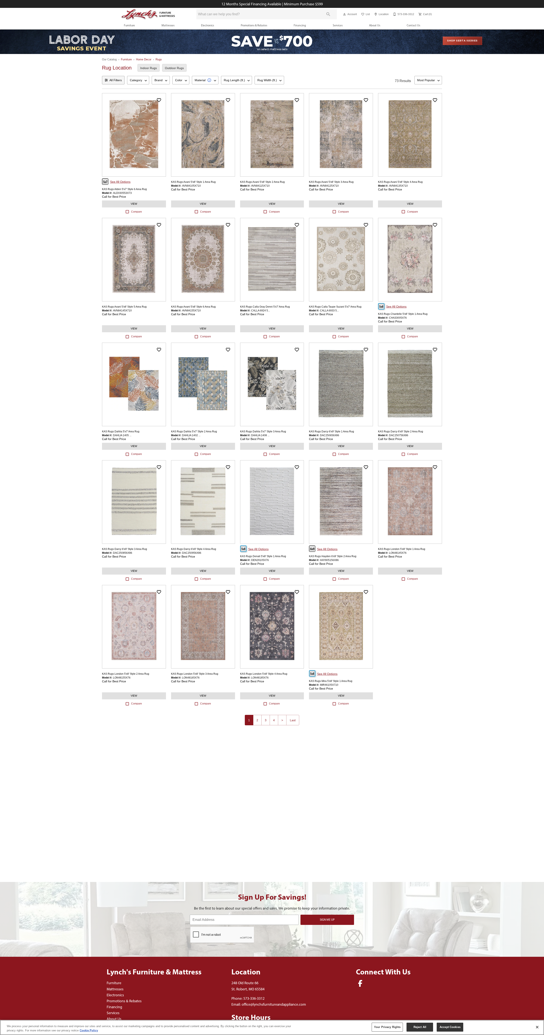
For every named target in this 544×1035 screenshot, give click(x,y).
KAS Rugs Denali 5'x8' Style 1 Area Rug (263, 556)
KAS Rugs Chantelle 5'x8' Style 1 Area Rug (403, 313)
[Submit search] (328, 14)
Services (338, 25)
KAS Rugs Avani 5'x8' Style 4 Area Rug (400, 181)
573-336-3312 (254, 998)
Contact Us (413, 25)
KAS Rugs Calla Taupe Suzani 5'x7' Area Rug (335, 306)
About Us (374, 25)
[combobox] (138, 80)
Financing (300, 25)
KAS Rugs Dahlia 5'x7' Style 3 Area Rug (263, 431)
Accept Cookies (450, 1027)
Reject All (420, 1027)
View (134, 203)
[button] (344, 14)
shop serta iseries (462, 40)
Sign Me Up (327, 919)
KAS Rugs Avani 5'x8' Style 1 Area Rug (193, 181)
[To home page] (148, 14)
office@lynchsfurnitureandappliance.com (274, 1004)
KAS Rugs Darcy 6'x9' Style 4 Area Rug (193, 549)
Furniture (129, 25)
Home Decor (143, 59)
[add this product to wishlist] (159, 100)
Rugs (159, 59)
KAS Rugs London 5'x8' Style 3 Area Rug (194, 673)
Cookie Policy (89, 1030)
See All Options (120, 181)
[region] (272, 1027)
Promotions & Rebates (254, 25)
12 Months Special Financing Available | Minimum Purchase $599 (272, 4)
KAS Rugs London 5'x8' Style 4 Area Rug (263, 673)
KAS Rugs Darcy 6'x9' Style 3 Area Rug (124, 549)
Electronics (207, 25)
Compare (136, 211)
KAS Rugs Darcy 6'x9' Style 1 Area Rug (331, 431)
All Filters (115, 80)
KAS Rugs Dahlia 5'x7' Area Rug (120, 431)
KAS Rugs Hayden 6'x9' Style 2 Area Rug (332, 556)
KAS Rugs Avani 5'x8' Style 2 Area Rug (262, 181)
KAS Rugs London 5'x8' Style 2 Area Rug (125, 673)
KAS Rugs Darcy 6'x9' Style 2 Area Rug (400, 431)
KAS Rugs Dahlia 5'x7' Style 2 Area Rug (194, 431)
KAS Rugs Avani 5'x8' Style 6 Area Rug (193, 306)
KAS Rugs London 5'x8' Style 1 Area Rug (401, 549)
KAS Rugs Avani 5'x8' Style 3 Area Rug (331, 181)
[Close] (537, 1027)
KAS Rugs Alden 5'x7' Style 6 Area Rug (124, 189)
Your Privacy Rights (387, 1027)
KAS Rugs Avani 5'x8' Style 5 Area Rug (124, 306)
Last (293, 720)
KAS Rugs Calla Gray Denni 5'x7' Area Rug (265, 306)
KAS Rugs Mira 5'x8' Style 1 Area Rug (330, 681)
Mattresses (168, 25)
